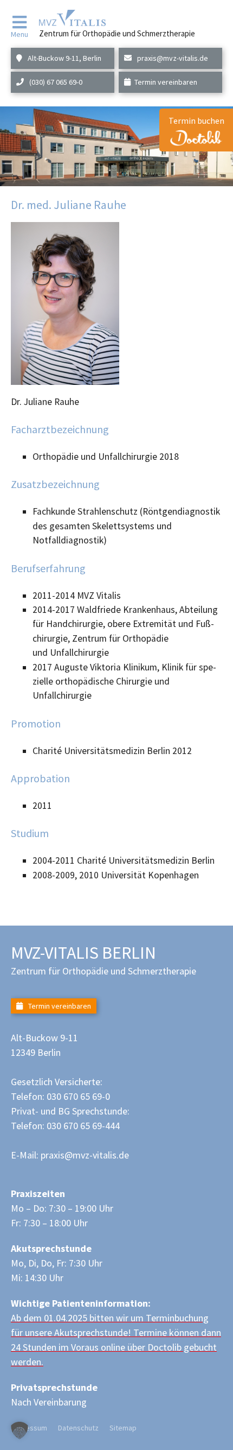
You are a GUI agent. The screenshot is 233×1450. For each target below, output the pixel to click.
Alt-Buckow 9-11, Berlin (63, 58)
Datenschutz (78, 1428)
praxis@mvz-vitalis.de (171, 58)
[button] (19, 1430)
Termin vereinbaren (165, 82)
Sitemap (123, 1428)
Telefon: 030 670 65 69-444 (65, 1125)
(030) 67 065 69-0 (55, 82)
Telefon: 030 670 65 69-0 (60, 1096)
